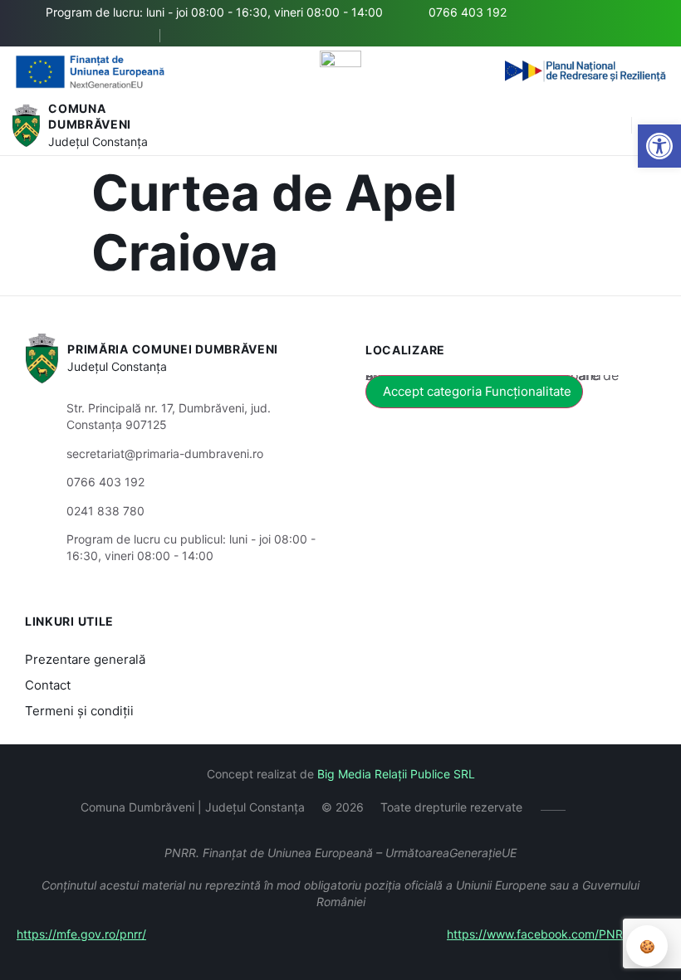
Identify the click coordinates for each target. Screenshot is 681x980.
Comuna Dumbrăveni (89, 116)
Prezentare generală (85, 659)
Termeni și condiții (79, 711)
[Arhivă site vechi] (191, 35)
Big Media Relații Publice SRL (396, 774)
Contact (48, 685)
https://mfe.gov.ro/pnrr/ (81, 934)
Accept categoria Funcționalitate (477, 391)
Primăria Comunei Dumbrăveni (172, 349)
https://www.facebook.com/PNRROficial (555, 934)
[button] (610, 126)
